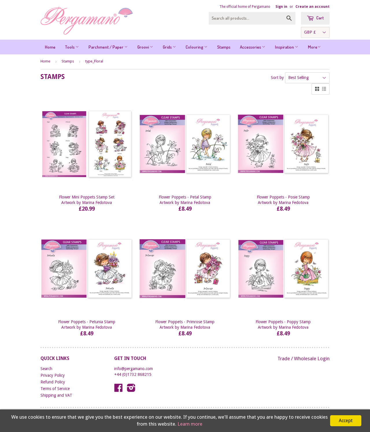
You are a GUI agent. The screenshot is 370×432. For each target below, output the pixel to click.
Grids (168, 47)
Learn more (189, 424)
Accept (346, 420)
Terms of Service (55, 388)
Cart (319, 18)
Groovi (143, 47)
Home (50, 47)
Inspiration (285, 47)
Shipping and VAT (56, 395)
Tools (70, 47)
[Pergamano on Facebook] (118, 389)
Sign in (281, 7)
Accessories (251, 47)
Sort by (277, 77)
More (312, 47)
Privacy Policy (52, 375)
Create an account (312, 7)
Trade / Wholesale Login (304, 358)
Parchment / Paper (106, 47)
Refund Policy (52, 382)
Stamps (223, 47)
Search (46, 368)
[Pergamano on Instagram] (131, 389)
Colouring (195, 47)
